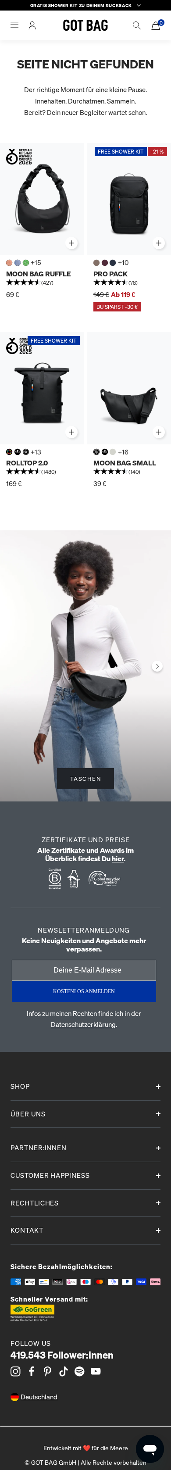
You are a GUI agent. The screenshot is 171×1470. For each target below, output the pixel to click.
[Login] (32, 25)
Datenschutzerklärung (83, 1024)
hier (118, 858)
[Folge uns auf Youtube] (96, 1371)
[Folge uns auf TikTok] (64, 1371)
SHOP (20, 1086)
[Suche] (137, 25)
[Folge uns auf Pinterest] (48, 1371)
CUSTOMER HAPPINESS (50, 1175)
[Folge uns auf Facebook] (32, 1371)
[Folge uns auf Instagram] (16, 1371)
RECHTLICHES (35, 1202)
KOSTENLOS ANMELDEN (84, 991)
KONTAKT (27, 1230)
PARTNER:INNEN (39, 1147)
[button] (42, 283)
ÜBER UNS (28, 1113)
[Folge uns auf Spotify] (80, 1371)
